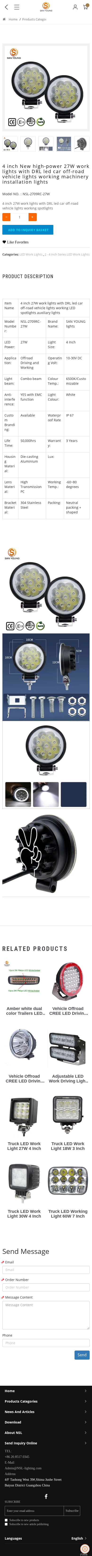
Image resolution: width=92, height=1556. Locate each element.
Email (9, 1262)
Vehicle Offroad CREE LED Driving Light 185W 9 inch (68, 1013)
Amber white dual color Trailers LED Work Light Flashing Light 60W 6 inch (24, 1015)
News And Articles (19, 1411)
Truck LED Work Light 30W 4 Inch (24, 1214)
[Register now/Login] (75, 7)
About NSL (13, 1432)
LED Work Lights (31, 254)
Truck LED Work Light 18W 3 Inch (68, 1146)
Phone (7, 1335)
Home (13, 19)
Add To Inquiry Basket (28, 230)
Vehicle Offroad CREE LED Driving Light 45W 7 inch (24, 1081)
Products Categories (36, 19)
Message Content (19, 1297)
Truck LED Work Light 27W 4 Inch (24, 1146)
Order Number (17, 1279)
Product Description (28, 276)
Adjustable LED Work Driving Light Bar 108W (68, 1081)
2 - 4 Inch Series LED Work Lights (67, 254)
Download (13, 1422)
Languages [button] (44, 1538)
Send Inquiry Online (21, 1443)
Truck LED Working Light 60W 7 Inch (68, 1214)
